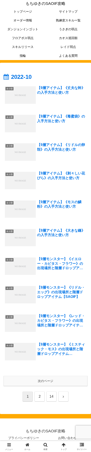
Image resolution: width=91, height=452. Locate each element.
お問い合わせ (67, 438)
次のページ (45, 381)
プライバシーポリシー (23, 438)
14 (51, 396)
